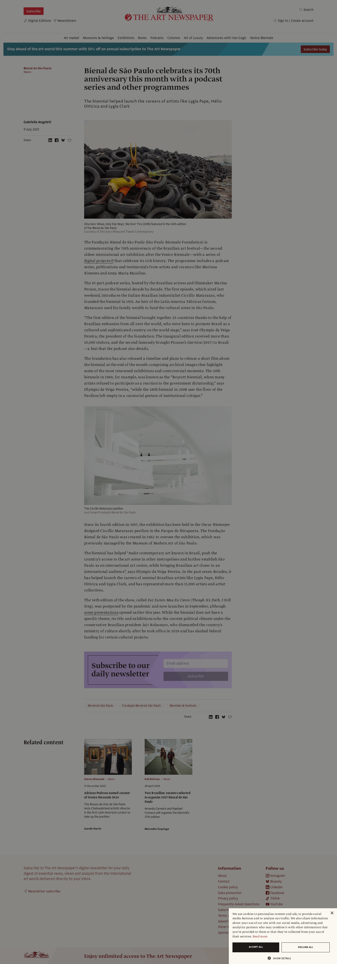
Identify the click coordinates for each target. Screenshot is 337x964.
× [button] (332, 913)
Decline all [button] (305, 947)
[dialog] (283, 936)
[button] (281, 958)
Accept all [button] (256, 947)
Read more (260, 936)
